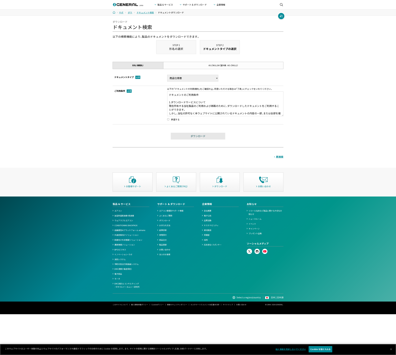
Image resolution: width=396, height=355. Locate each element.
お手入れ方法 (164, 225)
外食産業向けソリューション (126, 235)
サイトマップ (228, 304)
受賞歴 (206, 235)
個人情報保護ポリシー (139, 304)
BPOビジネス (120, 249)
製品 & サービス (122, 204)
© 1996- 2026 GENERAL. (274, 304)
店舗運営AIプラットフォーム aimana (129, 230)
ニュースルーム (255, 219)
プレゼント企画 (255, 233)
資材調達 (207, 230)
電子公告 (207, 215)
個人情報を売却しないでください (290, 349)
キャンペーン (254, 228)
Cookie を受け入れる (320, 349)
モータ (117, 278)
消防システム (120, 259)
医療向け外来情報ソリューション (128, 240)
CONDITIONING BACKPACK (126, 225)
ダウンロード (164, 220)
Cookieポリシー (157, 304)
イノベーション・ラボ (123, 254)
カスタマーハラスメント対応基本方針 (205, 304)
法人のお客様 (164, 254)
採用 (206, 240)
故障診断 (163, 230)
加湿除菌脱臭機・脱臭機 (124, 215)
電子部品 (118, 274)
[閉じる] (391, 349)
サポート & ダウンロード (171, 204)
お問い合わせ (164, 249)
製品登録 (163, 244)
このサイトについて (120, 304)
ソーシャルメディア (258, 243)
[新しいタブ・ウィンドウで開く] (249, 250)
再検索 (279, 156)
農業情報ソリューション (124, 244)
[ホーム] (115, 12)
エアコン (118, 210)
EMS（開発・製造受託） (123, 269)
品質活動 (207, 220)
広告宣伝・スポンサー (213, 244)
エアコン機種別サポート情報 (171, 210)
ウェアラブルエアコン (123, 220)
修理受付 (163, 235)
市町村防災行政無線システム (126, 264)
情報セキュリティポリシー (177, 304)
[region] (198, 349)
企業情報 (207, 204)
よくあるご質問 (165, 215)
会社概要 (207, 210)
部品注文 (163, 240)
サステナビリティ (211, 225)
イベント (252, 223)
